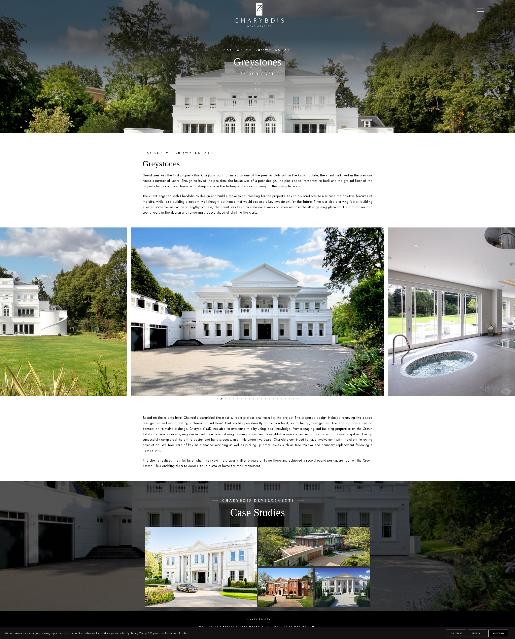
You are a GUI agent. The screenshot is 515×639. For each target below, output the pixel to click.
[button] (481, 10)
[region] (257, 633)
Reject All (477, 633)
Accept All (498, 633)
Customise (456, 633)
